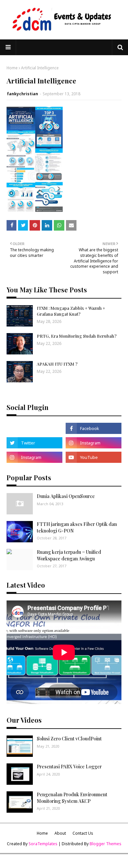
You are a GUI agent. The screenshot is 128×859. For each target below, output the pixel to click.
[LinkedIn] (34, 428)
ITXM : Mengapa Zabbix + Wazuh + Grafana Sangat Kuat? (71, 311)
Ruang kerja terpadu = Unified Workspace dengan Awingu (69, 555)
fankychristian (22, 94)
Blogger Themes (105, 844)
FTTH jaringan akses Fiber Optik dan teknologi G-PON (77, 527)
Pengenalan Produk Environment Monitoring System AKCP (72, 797)
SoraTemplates (43, 844)
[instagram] (93, 442)
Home (12, 68)
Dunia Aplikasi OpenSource (66, 496)
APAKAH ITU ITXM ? (57, 364)
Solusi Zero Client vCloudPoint (69, 738)
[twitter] (34, 442)
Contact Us (83, 833)
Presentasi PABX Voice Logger (69, 766)
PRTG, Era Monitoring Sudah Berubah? (77, 336)
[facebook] (93, 428)
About (60, 833)
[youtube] (93, 457)
